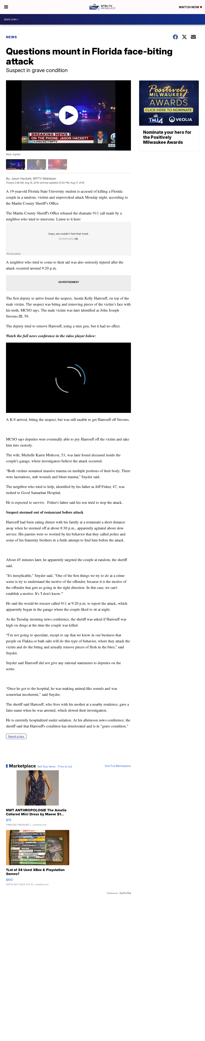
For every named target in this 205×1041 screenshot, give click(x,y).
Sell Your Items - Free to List (54, 766)
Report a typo (16, 736)
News (11, 37)
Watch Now (189, 7)
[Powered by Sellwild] (125, 893)
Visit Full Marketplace (118, 765)
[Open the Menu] (6, 7)
